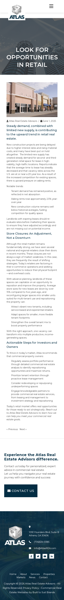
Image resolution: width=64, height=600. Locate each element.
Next (22, 429)
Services (35, 574)
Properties (49, 574)
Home (12, 574)
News (32, 577)
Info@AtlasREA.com (45, 548)
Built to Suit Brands (43, 592)
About (23, 574)
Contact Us (22, 491)
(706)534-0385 (41, 541)
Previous (13, 429)
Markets (20, 577)
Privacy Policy (31, 587)
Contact (43, 577)
